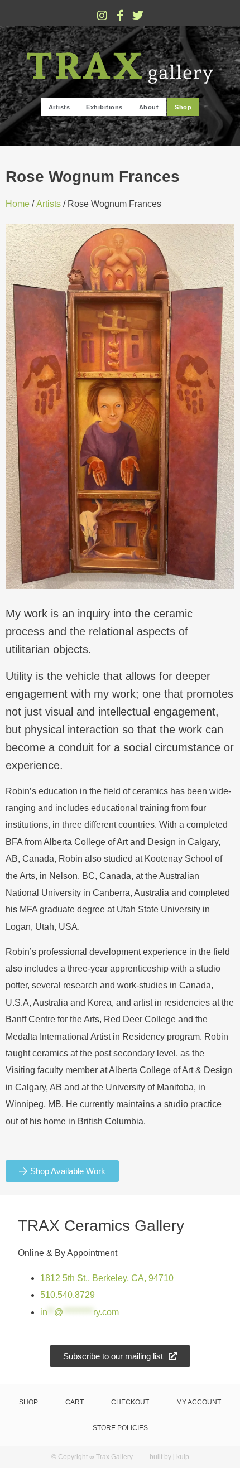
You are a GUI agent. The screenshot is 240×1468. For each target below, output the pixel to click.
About (149, 107)
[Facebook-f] (120, 15)
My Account (198, 1402)
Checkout (130, 1402)
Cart (74, 1402)
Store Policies (120, 1428)
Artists (59, 107)
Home (18, 204)
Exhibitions (104, 107)
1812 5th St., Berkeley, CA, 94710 (107, 1278)
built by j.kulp (169, 1457)
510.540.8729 (67, 1295)
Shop (183, 107)
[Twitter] (137, 15)
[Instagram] (102, 15)
